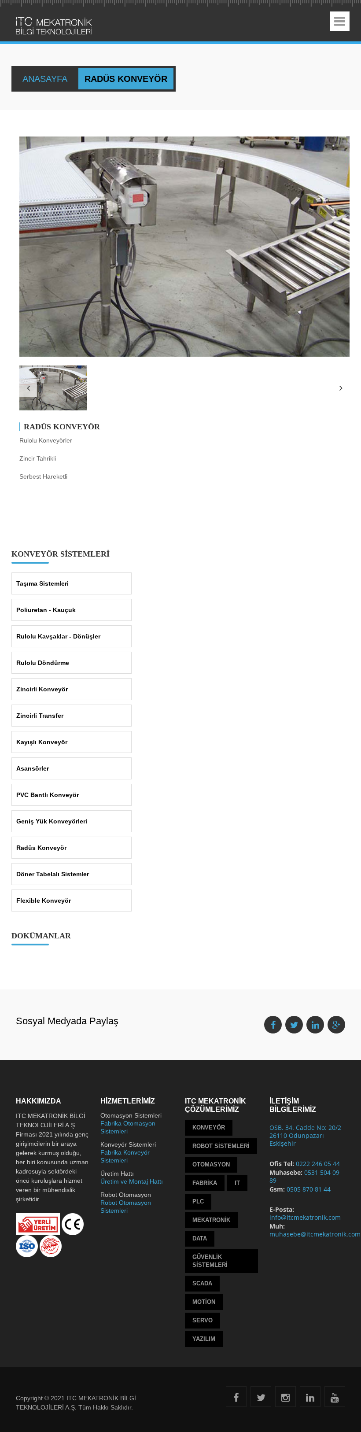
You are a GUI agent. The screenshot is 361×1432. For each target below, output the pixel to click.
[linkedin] (310, 1398)
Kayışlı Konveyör (41, 742)
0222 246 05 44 (318, 1163)
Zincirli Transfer (39, 715)
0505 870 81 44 (309, 1189)
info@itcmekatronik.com (305, 1217)
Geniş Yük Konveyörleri (51, 821)
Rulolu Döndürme (42, 662)
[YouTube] (335, 1398)
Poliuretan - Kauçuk (46, 609)
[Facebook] (236, 1398)
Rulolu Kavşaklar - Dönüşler (58, 636)
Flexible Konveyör (43, 900)
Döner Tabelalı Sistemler (52, 874)
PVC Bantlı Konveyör (47, 794)
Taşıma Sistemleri (42, 583)
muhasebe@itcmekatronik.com (315, 1234)
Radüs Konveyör (41, 847)
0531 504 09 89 (304, 1176)
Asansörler (32, 768)
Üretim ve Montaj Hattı (131, 1181)
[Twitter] (261, 1398)
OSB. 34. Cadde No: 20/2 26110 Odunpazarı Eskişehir (305, 1135)
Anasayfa (46, 79)
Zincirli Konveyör (42, 689)
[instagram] (285, 1398)
